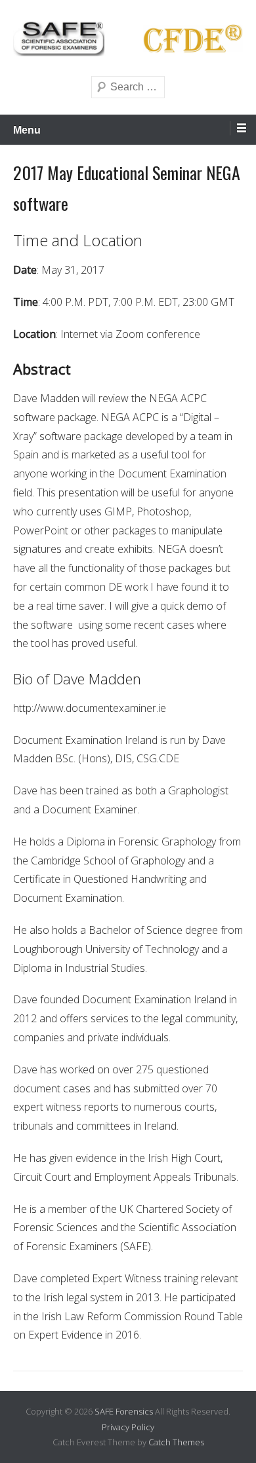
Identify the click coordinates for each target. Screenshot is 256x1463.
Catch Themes (176, 1442)
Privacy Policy (128, 1427)
